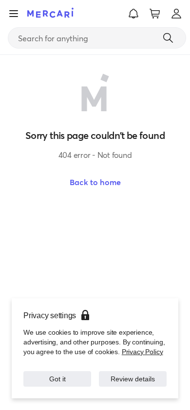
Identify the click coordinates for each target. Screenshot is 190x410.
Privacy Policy (142, 352)
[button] (133, 13)
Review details (133, 379)
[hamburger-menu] (13, 13)
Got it (57, 379)
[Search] (168, 38)
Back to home (95, 182)
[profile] (176, 13)
